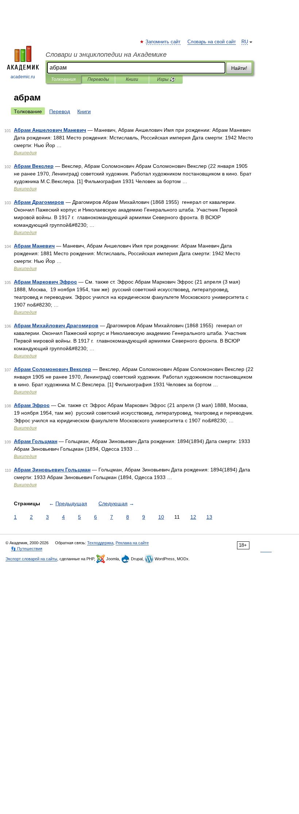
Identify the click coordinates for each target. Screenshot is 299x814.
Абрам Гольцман (35, 441)
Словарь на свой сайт (211, 41)
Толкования (63, 79)
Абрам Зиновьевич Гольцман (52, 470)
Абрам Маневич (34, 246)
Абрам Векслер (34, 166)
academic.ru (23, 76)
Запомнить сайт (163, 41)
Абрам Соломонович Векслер (52, 369)
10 (161, 517)
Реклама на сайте (132, 543)
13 (209, 517)
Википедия (25, 152)
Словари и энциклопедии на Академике (106, 54)
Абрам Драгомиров (39, 202)
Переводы (98, 79)
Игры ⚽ (166, 79)
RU (244, 41)
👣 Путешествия (26, 548)
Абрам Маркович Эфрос (45, 282)
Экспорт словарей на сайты (31, 559)
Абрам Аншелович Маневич (50, 130)
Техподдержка (100, 543)
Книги (132, 79)
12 (193, 517)
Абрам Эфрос (32, 405)
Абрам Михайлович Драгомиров (56, 325)
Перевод (59, 111)
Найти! (239, 68)
